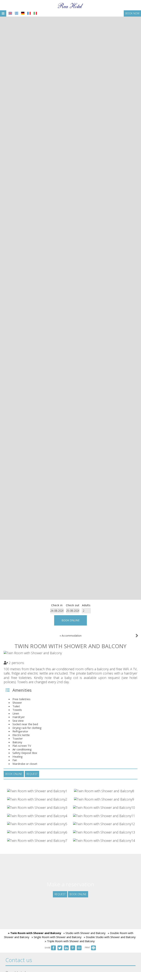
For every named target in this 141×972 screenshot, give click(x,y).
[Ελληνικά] (16, 13)
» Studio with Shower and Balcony (84, 933)
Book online (70, 620)
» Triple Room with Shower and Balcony (70, 941)
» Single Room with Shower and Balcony (57, 937)
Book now (132, 13)
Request (60, 894)
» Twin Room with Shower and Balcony (34, 933)
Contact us (19, 960)
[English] (10, 13)
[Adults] (86, 610)
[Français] (29, 13)
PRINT (88, 947)
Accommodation (72, 635)
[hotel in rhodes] (70, 5)
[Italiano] (35, 13)
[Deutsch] (22, 13)
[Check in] (57, 610)
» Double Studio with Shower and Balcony (110, 937)
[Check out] (72, 610)
